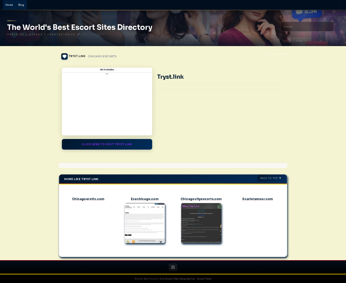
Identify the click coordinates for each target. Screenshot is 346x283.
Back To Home (276, 54)
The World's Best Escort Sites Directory (79, 27)
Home (9, 4)
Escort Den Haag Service (180, 278)
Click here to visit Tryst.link (107, 144)
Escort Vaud (204, 278)
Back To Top (269, 178)
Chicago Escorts (102, 56)
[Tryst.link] (107, 101)
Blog (21, 4)
